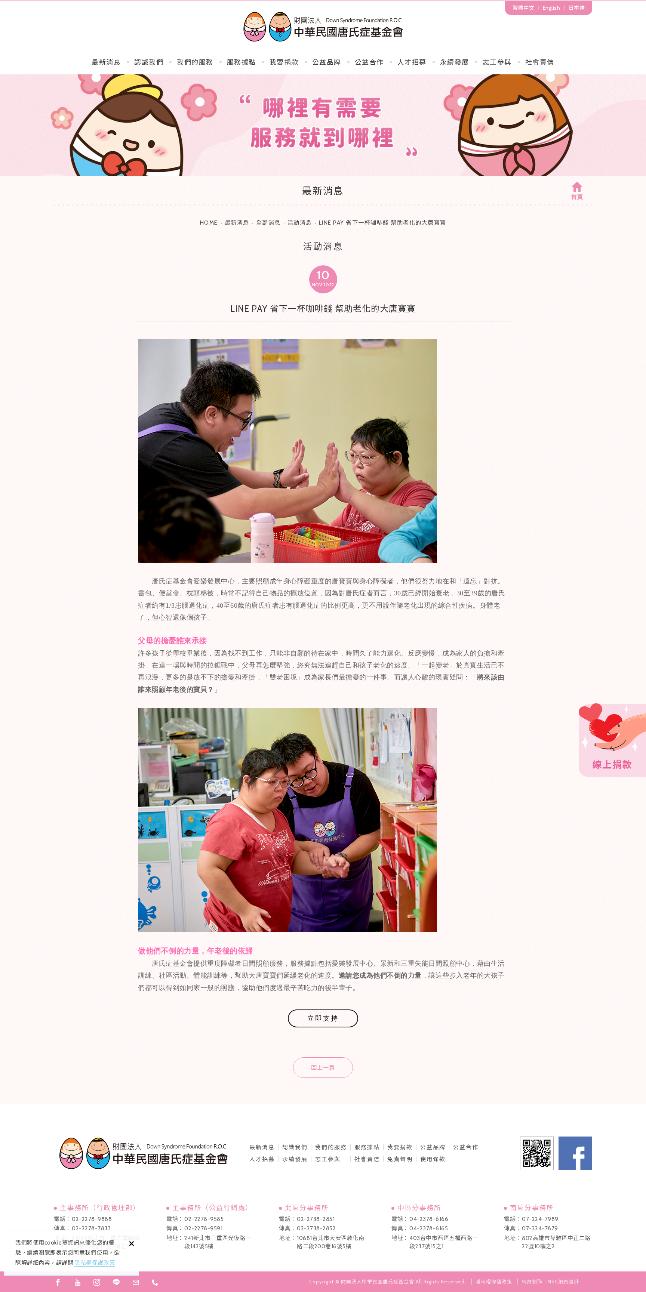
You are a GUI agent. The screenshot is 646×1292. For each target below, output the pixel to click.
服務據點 (241, 62)
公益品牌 (433, 1147)
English (551, 7)
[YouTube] (77, 1282)
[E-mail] (135, 1282)
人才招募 (412, 62)
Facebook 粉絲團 (575, 1153)
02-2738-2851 (316, 1219)
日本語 (577, 7)
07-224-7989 (540, 1219)
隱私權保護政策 (94, 1262)
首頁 (577, 197)
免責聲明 (400, 1159)
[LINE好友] (116, 1282)
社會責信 (539, 62)
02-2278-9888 (92, 1219)
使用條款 (433, 1159)
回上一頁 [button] (323, 1067)
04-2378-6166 (428, 1219)
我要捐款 (284, 62)
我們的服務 (195, 62)
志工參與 (497, 62)
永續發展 (454, 62)
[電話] (155, 1282)
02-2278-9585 (204, 1219)
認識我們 (148, 62)
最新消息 (106, 62)
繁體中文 (523, 7)
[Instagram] (97, 1282)
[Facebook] (58, 1282)
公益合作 (369, 62)
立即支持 (323, 1018)
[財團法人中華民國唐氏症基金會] (323, 26)
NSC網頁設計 (563, 1282)
